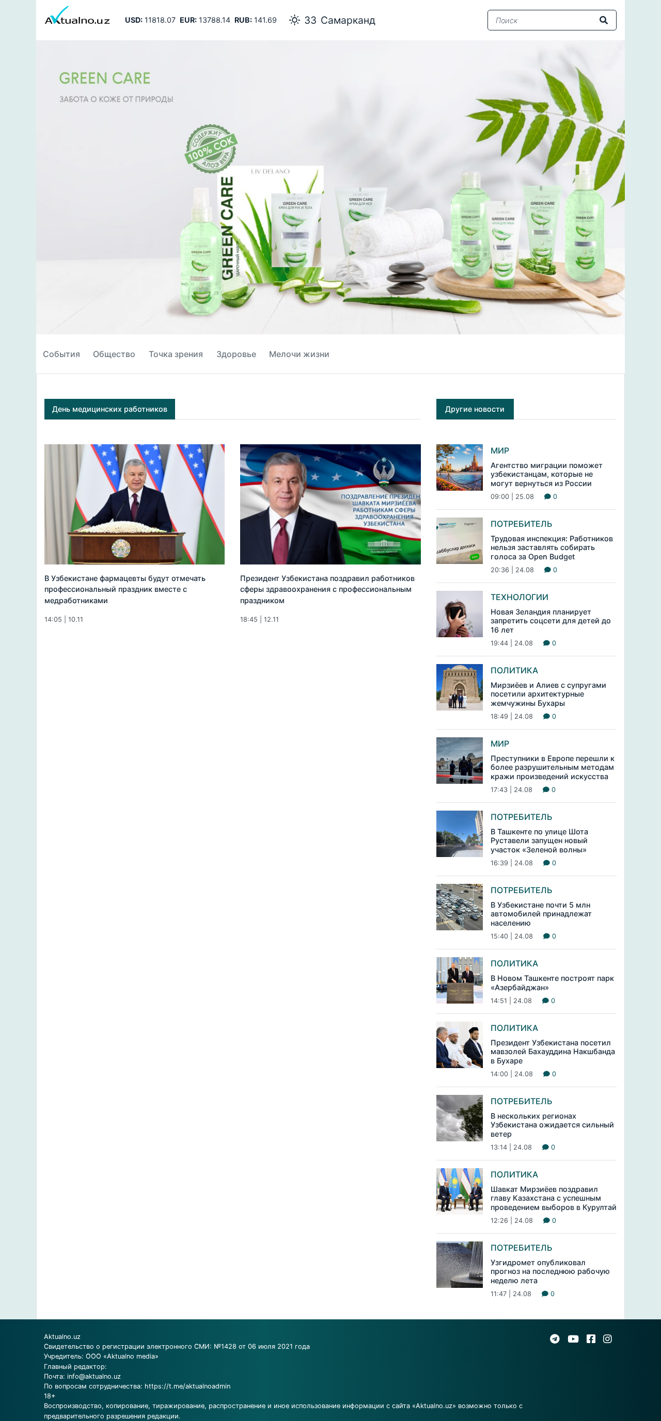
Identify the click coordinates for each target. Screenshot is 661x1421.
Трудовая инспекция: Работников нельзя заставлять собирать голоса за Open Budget (552, 547)
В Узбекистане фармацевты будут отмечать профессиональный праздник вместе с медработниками (125, 589)
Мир (500, 450)
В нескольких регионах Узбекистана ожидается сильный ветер (552, 1124)
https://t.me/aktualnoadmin (187, 1386)
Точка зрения (176, 354)
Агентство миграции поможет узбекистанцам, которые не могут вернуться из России (547, 474)
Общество (114, 354)
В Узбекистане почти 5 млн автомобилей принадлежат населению (541, 913)
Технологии (519, 597)
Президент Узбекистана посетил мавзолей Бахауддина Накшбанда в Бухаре (553, 1051)
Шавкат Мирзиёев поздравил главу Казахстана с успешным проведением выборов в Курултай (554, 1198)
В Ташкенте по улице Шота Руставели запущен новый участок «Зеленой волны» (539, 840)
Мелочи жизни (299, 354)
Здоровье (236, 354)
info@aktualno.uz (94, 1376)
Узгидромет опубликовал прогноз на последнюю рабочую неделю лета (550, 1271)
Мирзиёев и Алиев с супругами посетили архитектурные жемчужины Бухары (548, 694)
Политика (514, 670)
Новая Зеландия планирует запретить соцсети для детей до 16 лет (551, 620)
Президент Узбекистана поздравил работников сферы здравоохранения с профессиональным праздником (327, 589)
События (61, 354)
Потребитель (522, 524)
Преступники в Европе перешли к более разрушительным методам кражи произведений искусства (553, 767)
